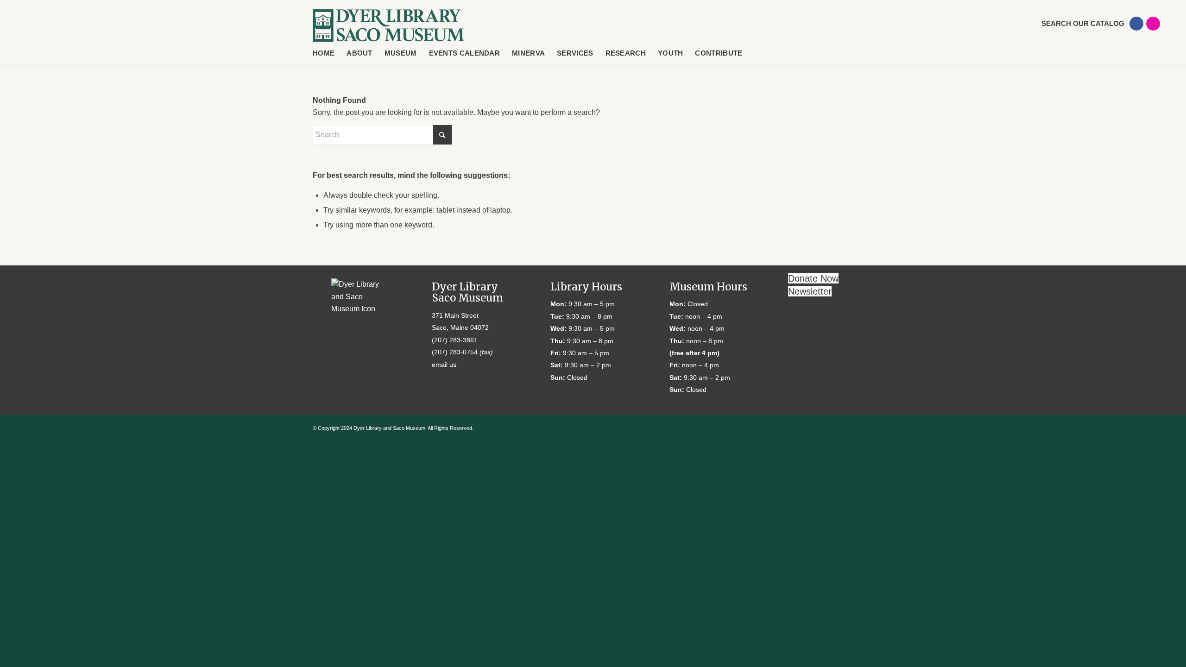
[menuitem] (1076, 23)
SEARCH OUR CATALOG (1082, 23)
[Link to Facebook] (1136, 24)
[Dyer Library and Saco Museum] (388, 25)
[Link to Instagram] (1153, 24)
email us (444, 364)
